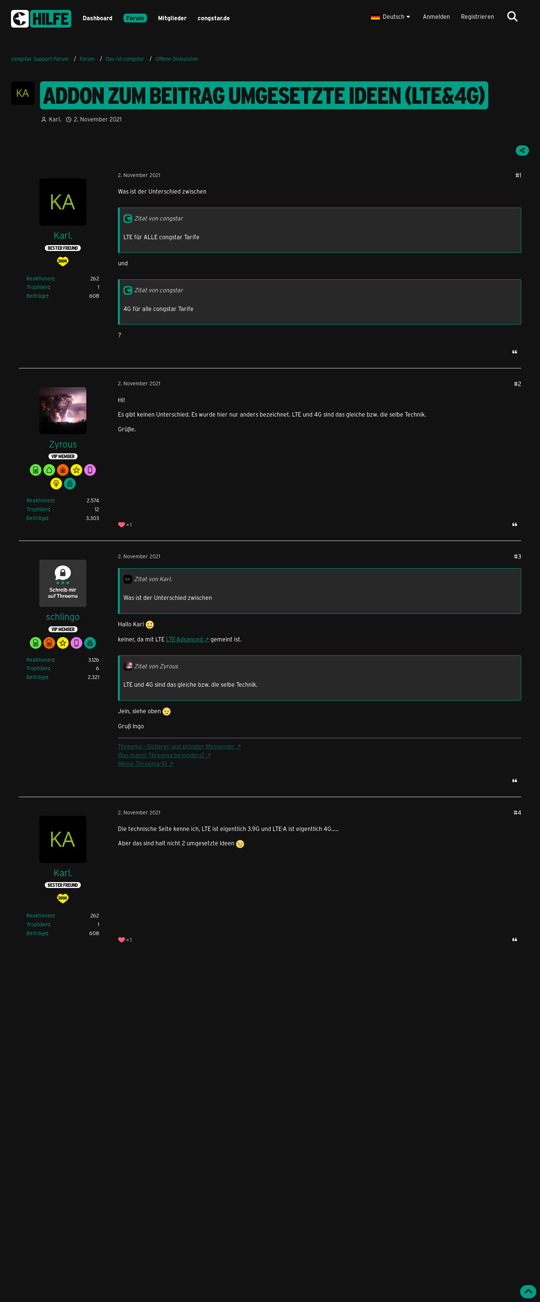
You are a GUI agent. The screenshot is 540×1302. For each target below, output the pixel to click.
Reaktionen (39, 278)
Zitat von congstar (158, 218)
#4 (517, 812)
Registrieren (477, 16)
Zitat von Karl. (153, 579)
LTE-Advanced (184, 639)
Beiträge (36, 295)
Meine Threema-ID (142, 763)
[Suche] (512, 16)
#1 (518, 175)
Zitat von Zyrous (156, 666)
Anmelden (436, 16)
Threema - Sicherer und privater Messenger (176, 746)
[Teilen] (522, 150)
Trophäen (37, 286)
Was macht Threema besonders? (161, 755)
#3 (517, 556)
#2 (517, 384)
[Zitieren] (514, 352)
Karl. (55, 119)
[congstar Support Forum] (41, 17)
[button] (391, 16)
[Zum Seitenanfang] (528, 1291)
